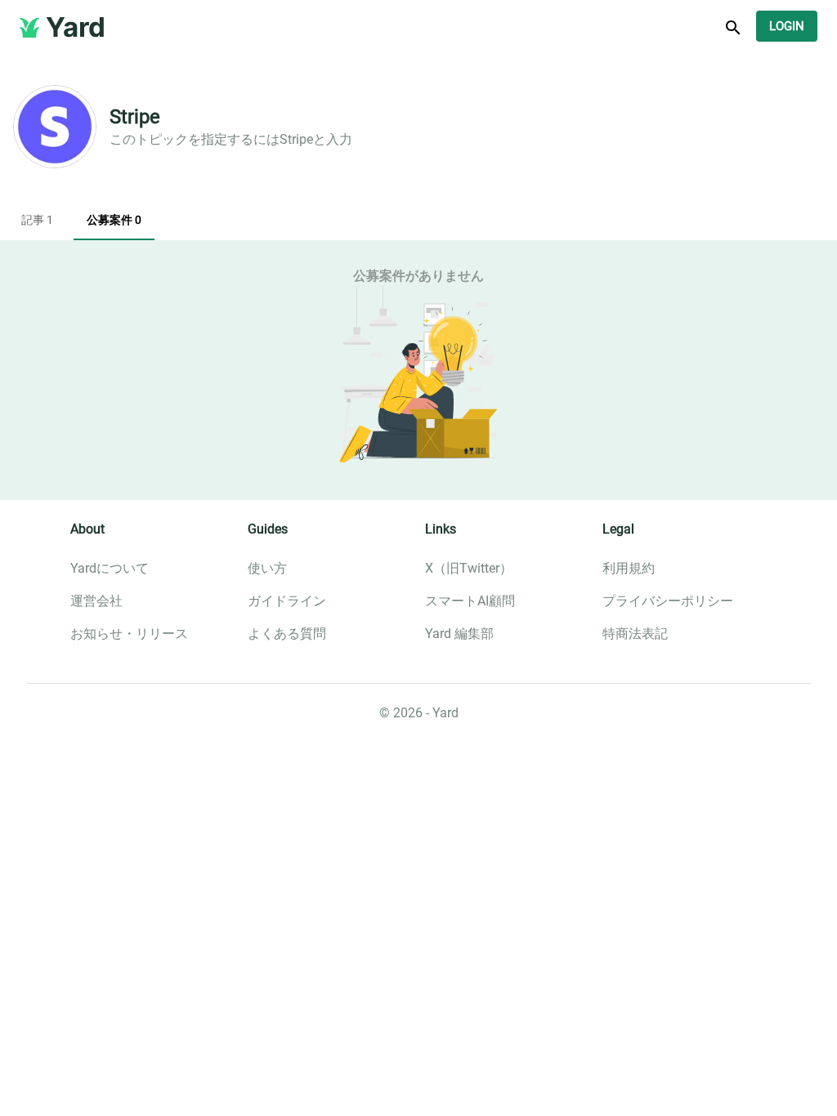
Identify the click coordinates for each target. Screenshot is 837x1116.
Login (786, 26)
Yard (75, 27)
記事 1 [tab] (37, 219)
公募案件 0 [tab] (114, 219)
